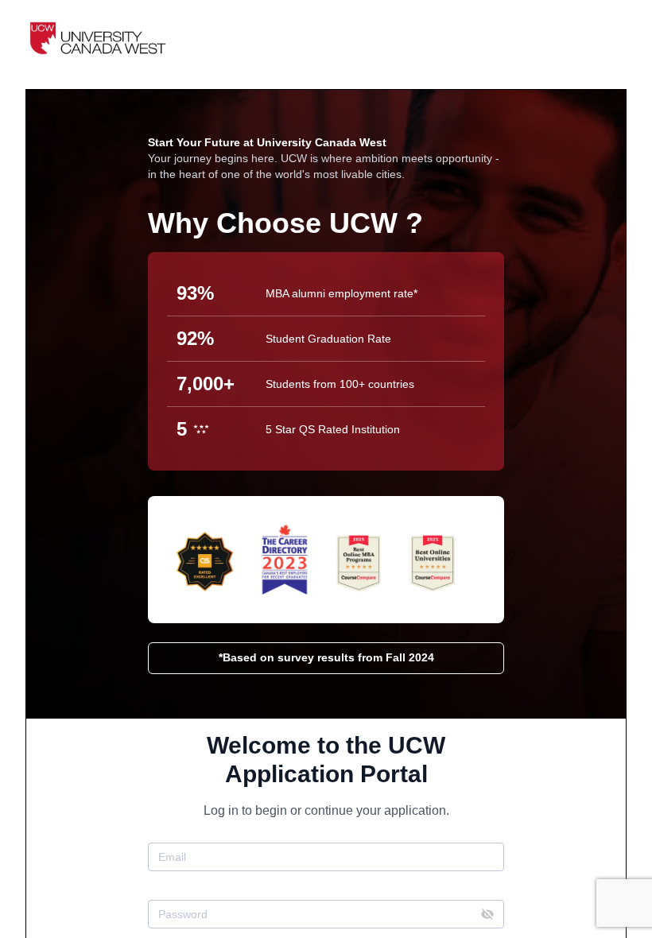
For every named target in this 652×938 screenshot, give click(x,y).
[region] (326, 469)
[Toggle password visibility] (487, 914)
